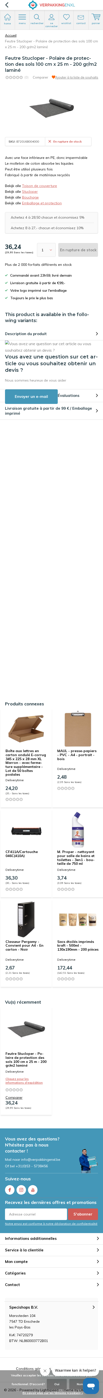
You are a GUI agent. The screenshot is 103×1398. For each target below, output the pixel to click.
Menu (22, 23)
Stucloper (30, 191)
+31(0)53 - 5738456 (32, 1166)
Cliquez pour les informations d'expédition (24, 1080)
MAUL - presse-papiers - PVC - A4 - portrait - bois (76, 755)
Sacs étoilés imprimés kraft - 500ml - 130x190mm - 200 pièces (77, 945)
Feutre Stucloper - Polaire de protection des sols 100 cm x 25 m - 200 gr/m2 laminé (26, 1059)
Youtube (33, 1190)
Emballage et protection (42, 203)
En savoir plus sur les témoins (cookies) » (52, 1393)
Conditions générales (33, 1368)
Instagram (21, 1190)
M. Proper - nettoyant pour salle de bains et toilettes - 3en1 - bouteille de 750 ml (75, 857)
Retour (6, 5)
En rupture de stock (78, 250)
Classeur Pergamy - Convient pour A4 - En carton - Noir (25, 945)
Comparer (40, 77)
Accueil (10, 35)
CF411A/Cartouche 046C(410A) (22, 853)
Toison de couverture (39, 186)
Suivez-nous (18, 1179)
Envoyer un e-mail (31, 396)
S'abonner (83, 1214)
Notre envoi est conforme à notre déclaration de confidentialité (51, 1224)
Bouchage (30, 197)
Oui (56, 1384)
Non (80, 1384)
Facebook (9, 1190)
